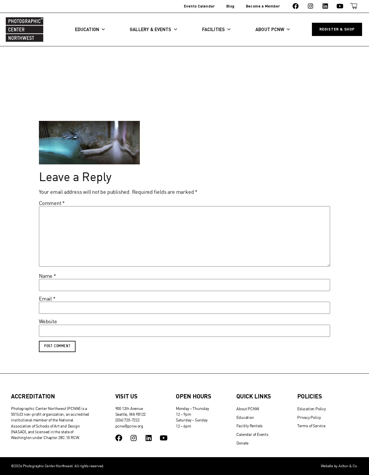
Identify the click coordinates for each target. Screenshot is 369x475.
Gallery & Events (150, 29)
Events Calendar (199, 6)
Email (47, 298)
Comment (52, 203)
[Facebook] (295, 6)
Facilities (213, 29)
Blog (230, 6)
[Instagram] (310, 6)
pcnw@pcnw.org (129, 425)
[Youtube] (340, 6)
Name (47, 276)
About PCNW (269, 29)
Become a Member (263, 6)
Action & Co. (348, 465)
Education (87, 29)
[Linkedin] (325, 6)
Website (48, 321)
